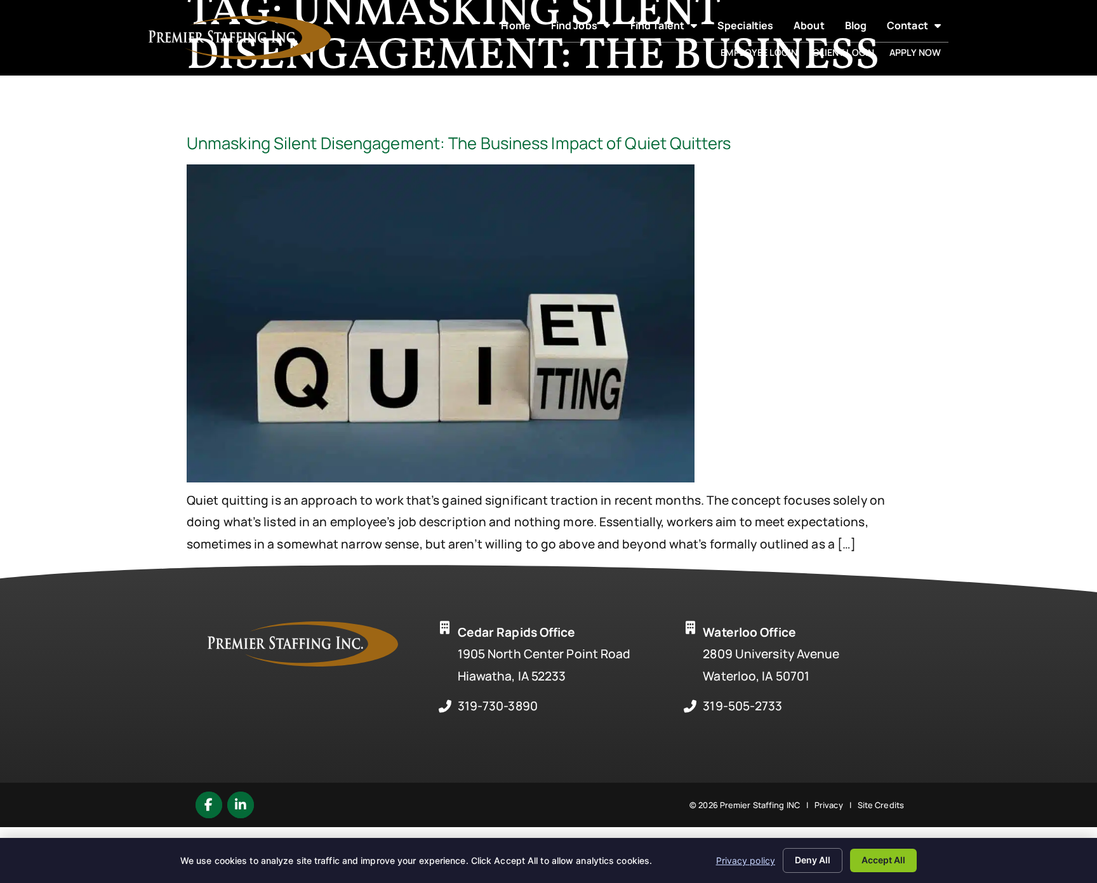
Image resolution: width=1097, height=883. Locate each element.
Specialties (749, 28)
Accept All (883, 859)
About (813, 28)
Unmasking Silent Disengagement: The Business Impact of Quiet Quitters (459, 143)
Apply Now (918, 54)
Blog (859, 28)
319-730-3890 (498, 706)
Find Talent (667, 28)
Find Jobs (584, 28)
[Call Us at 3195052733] (690, 706)
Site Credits (881, 805)
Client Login (847, 54)
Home (519, 28)
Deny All (812, 859)
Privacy (828, 805)
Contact (917, 28)
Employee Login (762, 54)
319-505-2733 (742, 706)
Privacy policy (745, 860)
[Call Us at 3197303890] (445, 706)
